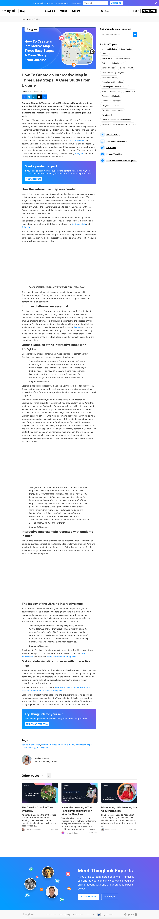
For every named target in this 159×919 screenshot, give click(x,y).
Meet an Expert (33, 179)
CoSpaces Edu (79, 224)
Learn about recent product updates (121, 160)
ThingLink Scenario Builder (112, 110)
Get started (111, 148)
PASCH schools (77, 140)
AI (102, 49)
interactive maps (49, 744)
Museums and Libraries (111, 91)
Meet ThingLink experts (116, 141)
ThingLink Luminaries (110, 105)
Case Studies (126, 49)
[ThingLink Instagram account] (135, 914)
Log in (136, 11)
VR (47, 747)
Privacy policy (64, 914)
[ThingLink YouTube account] (132, 914)
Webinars (105, 124)
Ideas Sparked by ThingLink (113, 72)
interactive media (66, 744)
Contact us (90, 914)
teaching (41, 747)
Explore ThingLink (114, 154)
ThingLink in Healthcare (111, 101)
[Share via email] (39, 96)
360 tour (26, 744)
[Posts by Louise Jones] (27, 764)
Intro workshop (113, 135)
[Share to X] (29, 96)
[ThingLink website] (28, 914)
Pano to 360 (130, 91)
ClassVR (105, 54)
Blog (22, 11)
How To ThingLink (126, 68)
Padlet (77, 327)
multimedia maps (84, 744)
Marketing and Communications (114, 87)
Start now (109, 897)
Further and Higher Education (113, 63)
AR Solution (112, 49)
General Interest (108, 68)
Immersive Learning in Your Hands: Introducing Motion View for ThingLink (77, 811)
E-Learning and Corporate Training (116, 58)
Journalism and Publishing (112, 82)
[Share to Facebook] (24, 96)
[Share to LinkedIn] (34, 96)
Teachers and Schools (110, 96)
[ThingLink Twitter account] (128, 914)
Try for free (149, 11)
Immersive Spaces (109, 77)
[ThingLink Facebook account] (125, 914)
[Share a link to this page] (44, 96)
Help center (78, 914)
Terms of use (50, 914)
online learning (28, 747)
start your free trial (37, 724)
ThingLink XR (107, 115)
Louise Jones (27, 91)
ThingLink (79, 153)
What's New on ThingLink (123, 124)
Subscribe (116, 3)
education (35, 744)
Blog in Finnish (107, 914)
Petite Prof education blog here (61, 656)
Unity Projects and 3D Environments (116, 120)
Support (76, 11)
